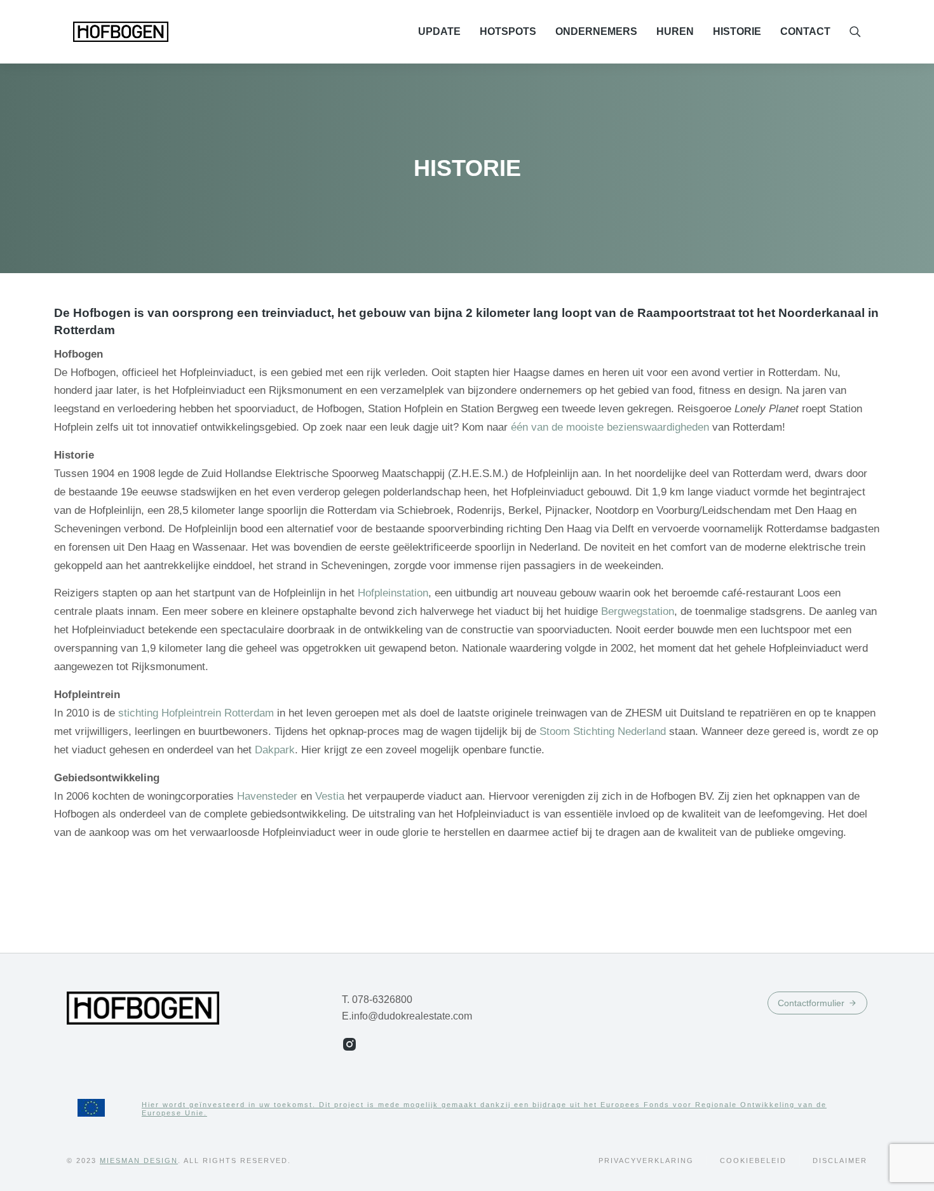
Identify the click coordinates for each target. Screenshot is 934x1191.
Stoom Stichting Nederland (602, 731)
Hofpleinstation (393, 593)
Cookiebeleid (753, 1160)
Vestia (331, 796)
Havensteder (267, 796)
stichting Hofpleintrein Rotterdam (196, 713)
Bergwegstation (637, 611)
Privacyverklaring (646, 1160)
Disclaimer (840, 1160)
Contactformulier (811, 1003)
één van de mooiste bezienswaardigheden (610, 427)
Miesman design (139, 1160)
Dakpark (275, 750)
